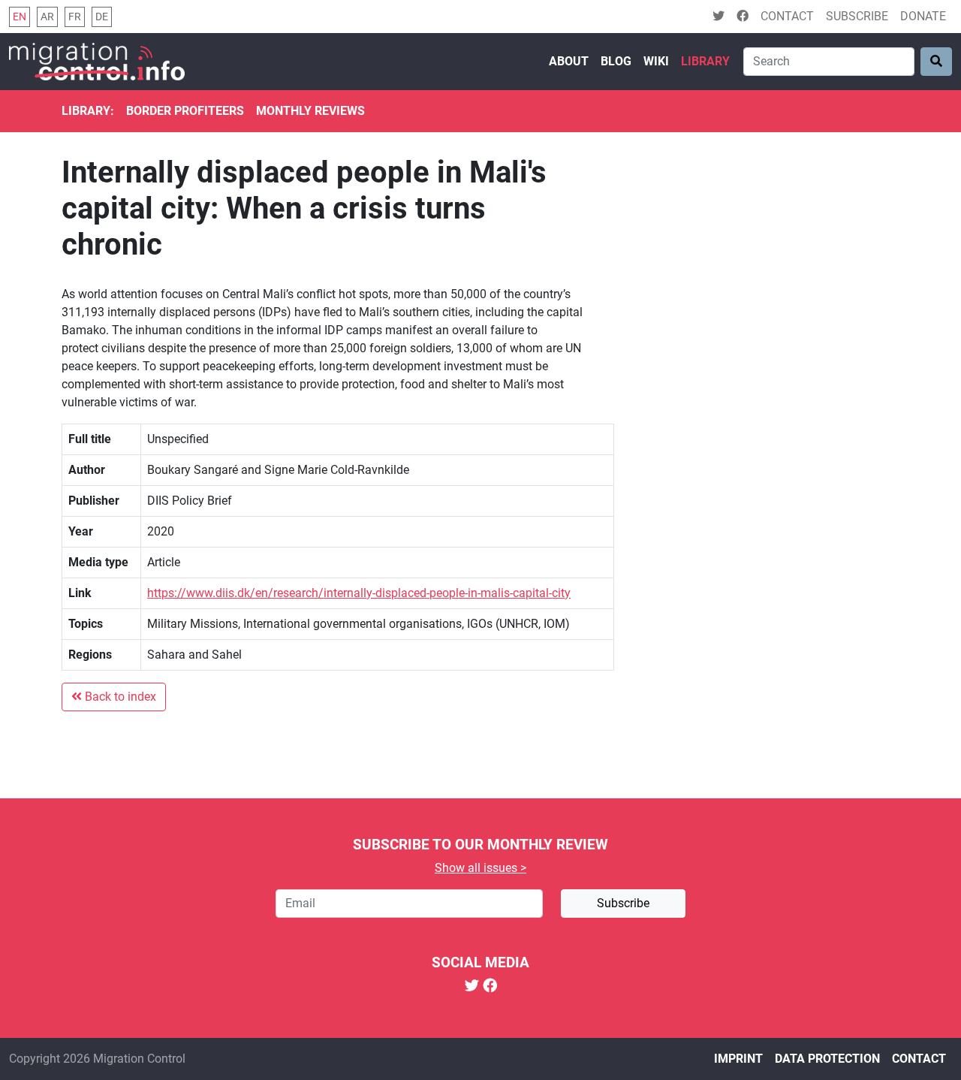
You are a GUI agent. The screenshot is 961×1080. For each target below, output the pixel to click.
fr (74, 17)
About (569, 61)
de (101, 17)
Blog (616, 61)
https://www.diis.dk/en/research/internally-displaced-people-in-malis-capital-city (359, 593)
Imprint (738, 1058)
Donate (923, 16)
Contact (787, 16)
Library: (88, 111)
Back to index (119, 696)
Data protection (827, 1058)
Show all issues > (480, 868)
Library (705, 61)
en (19, 17)
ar (47, 17)
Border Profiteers (185, 111)
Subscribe (857, 16)
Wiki (656, 61)
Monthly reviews (310, 111)
